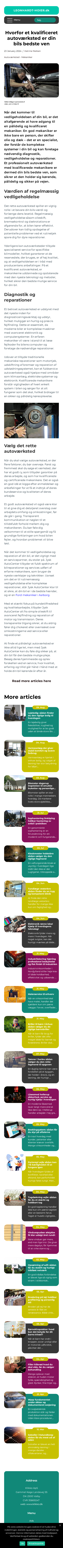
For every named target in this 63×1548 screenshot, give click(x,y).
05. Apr (40, 1291)
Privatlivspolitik (36, 1543)
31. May (40, 953)
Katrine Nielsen (32, 51)
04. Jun (40, 883)
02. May (40, 1259)
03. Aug (40, 777)
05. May (40, 1124)
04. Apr (40, 1359)
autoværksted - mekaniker (18, 57)
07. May (40, 1053)
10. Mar (40, 1429)
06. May (40, 1089)
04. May (40, 1191)
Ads (31, 1520)
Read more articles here (31, 681)
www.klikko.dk (34, 1504)
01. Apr (40, 1394)
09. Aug (40, 707)
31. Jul (40, 812)
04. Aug (40, 742)
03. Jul (40, 848)
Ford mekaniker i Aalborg (33, 595)
